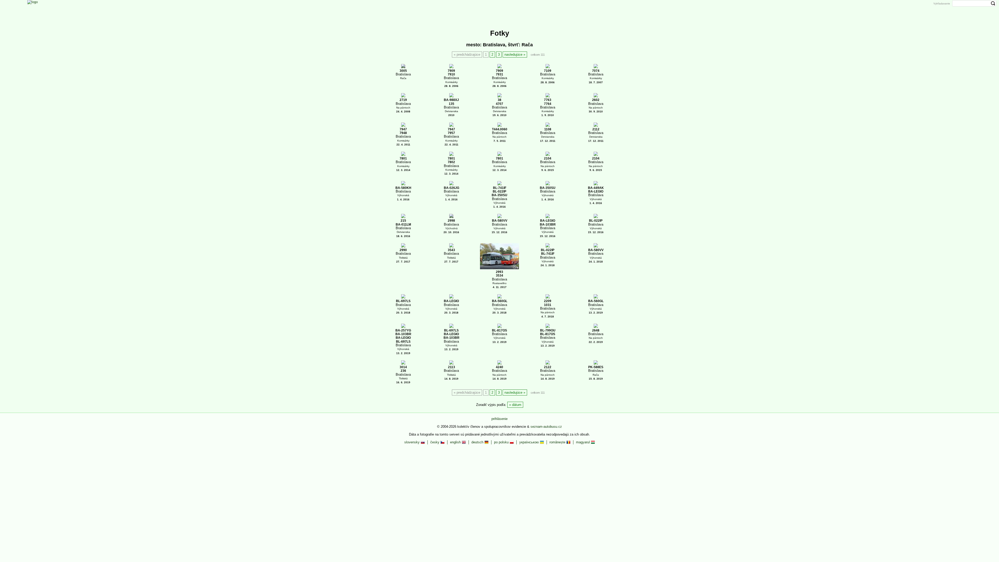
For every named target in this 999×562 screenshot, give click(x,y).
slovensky (412, 442)
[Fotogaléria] (490, 11)
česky (435, 442)
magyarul (583, 442)
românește (557, 442)
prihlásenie (499, 419)
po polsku (502, 442)
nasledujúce (513, 54)
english (456, 442)
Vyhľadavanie (941, 3)
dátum (516, 405)
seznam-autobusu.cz (546, 427)
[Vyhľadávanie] (543, 11)
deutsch (477, 442)
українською (529, 442)
